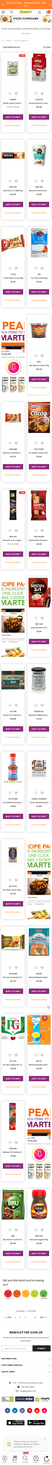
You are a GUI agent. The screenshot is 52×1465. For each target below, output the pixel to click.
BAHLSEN (13, 1148)
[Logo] (25, 12)
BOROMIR (13, 449)
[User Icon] (39, 12)
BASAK (39, 973)
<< (3, 40)
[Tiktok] (44, 1410)
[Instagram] (22, 1410)
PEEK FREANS (39, 536)
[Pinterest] (29, 1410)
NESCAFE (13, 187)
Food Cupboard (21, 40)
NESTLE (39, 1061)
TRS (39, 274)
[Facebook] (7, 1410)
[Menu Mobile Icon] (3, 12)
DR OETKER (39, 449)
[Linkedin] (14, 1410)
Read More (26, 33)
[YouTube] (37, 1410)
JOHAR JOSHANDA (39, 799)
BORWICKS (39, 711)
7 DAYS (13, 274)
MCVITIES (13, 886)
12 (35, 1317)
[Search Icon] (14, 12)
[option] (26, 4)
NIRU (39, 362)
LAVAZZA (39, 99)
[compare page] (48, 1007)
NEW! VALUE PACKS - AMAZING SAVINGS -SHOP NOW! (26, 4)
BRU (13, 1236)
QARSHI (13, 99)
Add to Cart (13, 117)
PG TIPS (13, 1061)
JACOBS (13, 711)
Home (8, 40)
